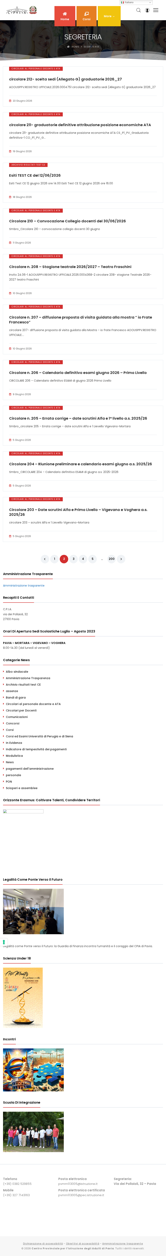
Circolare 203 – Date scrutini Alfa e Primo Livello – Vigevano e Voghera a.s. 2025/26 (78, 512)
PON (9, 782)
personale (13, 775)
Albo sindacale (17, 672)
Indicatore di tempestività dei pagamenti (36, 749)
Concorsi (12, 723)
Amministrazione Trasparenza (28, 678)
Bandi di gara (16, 698)
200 (112, 559)
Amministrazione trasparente (24, 586)
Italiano (128, 2)
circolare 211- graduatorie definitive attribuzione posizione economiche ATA (80, 124)
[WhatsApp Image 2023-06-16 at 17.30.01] (33, 1151)
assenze (12, 691)
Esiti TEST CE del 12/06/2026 (35, 175)
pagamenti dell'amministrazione (30, 769)
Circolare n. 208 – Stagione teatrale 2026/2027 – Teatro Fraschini (70, 266)
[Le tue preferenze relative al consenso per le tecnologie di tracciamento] (4, 942)
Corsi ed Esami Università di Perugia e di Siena (39, 736)
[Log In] (147, 10)
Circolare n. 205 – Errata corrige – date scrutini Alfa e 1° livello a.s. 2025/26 (78, 418)
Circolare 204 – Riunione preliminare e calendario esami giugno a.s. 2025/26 (80, 464)
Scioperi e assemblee (21, 788)
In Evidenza (14, 743)
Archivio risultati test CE (28, 164)
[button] (109, 16)
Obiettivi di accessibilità (82, 1243)
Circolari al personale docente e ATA (36, 68)
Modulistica (14, 756)
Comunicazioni (17, 717)
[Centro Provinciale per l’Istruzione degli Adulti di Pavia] (22, 10)
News (10, 762)
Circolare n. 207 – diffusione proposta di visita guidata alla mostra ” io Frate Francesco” (80, 320)
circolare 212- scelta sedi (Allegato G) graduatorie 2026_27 (65, 79)
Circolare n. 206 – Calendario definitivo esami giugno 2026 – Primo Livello (78, 372)
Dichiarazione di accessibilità (43, 1243)
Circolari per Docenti (21, 710)
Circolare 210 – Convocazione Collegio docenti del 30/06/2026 (67, 221)
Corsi (10, 730)
